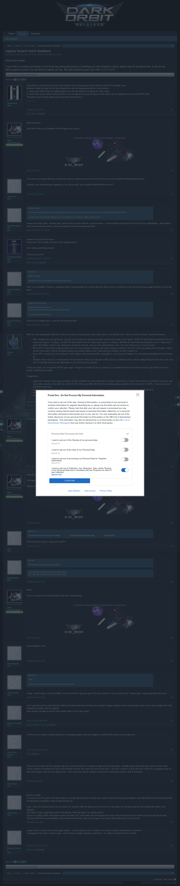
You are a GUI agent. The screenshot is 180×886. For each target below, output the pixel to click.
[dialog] (90, 443)
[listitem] (90, 433)
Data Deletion (74, 491)
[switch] (125, 440)
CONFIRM (70, 481)
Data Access (90, 491)
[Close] (138, 395)
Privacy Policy (106, 491)
